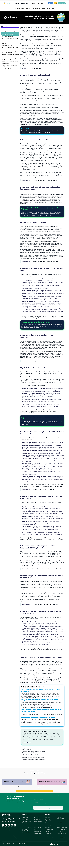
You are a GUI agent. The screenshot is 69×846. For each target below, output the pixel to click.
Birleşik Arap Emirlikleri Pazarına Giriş (8, 31)
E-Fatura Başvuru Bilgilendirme (26, 822)
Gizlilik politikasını (46, 805)
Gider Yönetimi (60, 837)
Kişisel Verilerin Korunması (26, 833)
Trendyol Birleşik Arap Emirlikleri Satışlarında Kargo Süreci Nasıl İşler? (10, 62)
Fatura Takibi (60, 831)
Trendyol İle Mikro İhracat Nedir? (7, 36)
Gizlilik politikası (58, 844)
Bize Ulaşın (25, 819)
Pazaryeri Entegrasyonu (60, 818)
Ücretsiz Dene (62, 3)
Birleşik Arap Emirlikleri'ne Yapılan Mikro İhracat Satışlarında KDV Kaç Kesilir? (10, 55)
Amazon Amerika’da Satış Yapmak (31, 753)
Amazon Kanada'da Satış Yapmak (31, 754)
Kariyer (24, 825)
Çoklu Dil (47, 827)
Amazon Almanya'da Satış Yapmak (31, 756)
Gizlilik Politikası (38, 831)
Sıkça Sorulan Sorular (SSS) (7, 68)
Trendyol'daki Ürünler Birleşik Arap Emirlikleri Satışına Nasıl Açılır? (10, 39)
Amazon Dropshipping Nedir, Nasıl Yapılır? (33, 757)
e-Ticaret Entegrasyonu (48, 820)
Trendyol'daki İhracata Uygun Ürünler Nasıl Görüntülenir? (9, 42)
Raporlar (47, 837)
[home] (7, 3)
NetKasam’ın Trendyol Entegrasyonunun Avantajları (9, 66)
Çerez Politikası (37, 833)
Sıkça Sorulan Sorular (37, 824)
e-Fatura (33, 3)
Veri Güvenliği (25, 827)
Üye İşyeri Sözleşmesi (25, 830)
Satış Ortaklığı (37, 827)
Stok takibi (48, 817)
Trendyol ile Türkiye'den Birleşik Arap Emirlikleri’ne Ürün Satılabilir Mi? (8, 33)
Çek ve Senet (48, 831)
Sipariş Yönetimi (49, 829)
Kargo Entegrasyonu (62, 827)
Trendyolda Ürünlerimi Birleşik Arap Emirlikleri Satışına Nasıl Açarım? (10, 48)
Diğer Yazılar (34, 790)
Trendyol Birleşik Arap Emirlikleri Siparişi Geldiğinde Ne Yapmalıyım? (9, 51)
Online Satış (48, 823)
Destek (51, 3)
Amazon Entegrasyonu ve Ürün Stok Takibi (33, 751)
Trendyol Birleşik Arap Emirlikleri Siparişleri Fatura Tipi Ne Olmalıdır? (9, 59)
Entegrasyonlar (25, 3)
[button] (17, 3)
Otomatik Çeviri (49, 825)
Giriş (55, 3)
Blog (42, 3)
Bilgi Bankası (37, 819)
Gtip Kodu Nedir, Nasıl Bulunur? (7, 45)
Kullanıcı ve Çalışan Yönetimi (61, 834)
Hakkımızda (25, 817)
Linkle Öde (36, 817)
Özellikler (17, 3)
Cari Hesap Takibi (61, 825)
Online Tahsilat (60, 823)
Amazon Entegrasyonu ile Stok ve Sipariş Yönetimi (35, 759)
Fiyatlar (38, 3)
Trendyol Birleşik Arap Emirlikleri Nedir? (9, 29)
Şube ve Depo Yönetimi (48, 834)
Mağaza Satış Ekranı (62, 829)
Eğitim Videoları (38, 821)
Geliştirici (36, 829)
